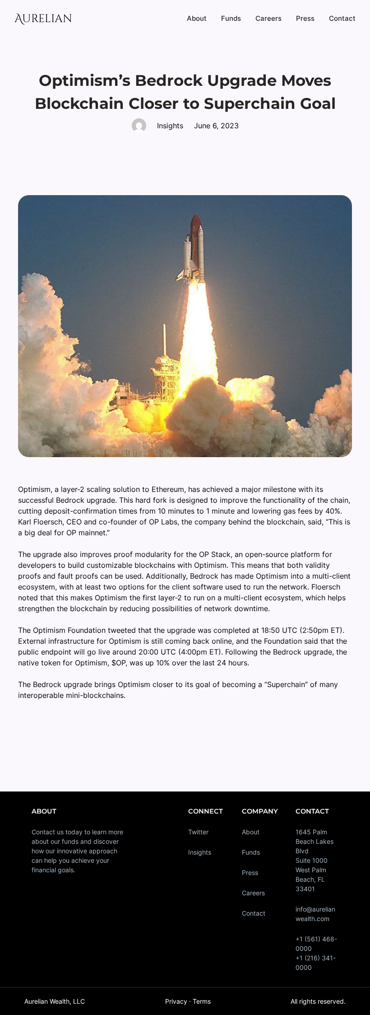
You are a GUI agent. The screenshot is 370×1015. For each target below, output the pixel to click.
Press (250, 872)
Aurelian (43, 18)
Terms (202, 1001)
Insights (199, 852)
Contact (253, 913)
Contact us (48, 832)
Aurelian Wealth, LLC (54, 1001)
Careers (253, 893)
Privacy (176, 1001)
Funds (251, 852)
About (250, 832)
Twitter (198, 832)
